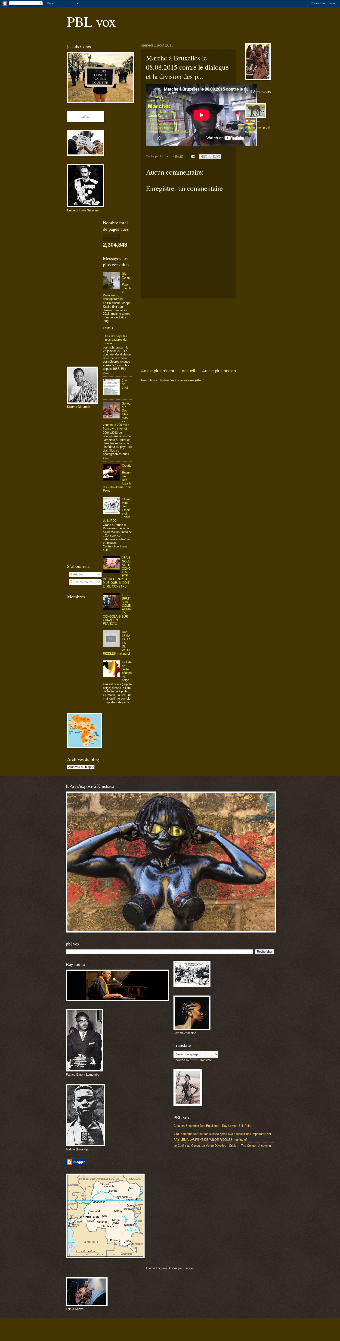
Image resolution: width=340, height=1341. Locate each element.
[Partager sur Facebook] (214, 156)
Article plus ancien (219, 371)
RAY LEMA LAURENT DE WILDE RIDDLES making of (210, 1139)
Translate (205, 1060)
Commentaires (82, 582)
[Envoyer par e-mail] (201, 156)
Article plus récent (157, 371)
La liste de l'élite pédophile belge (127, 671)
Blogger (188, 1268)
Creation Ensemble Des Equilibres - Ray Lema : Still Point (212, 1125)
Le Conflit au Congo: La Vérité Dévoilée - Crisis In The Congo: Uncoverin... (223, 1145)
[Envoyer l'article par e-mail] (193, 156)
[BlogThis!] (205, 156)
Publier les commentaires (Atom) (182, 380)
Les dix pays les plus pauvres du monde (115, 339)
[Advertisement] (188, 333)
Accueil (188, 371)
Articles (77, 574)
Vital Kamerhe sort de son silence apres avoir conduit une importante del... (223, 1134)
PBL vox (91, 21)
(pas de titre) (125, 384)
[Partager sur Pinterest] (218, 156)
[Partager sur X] (210, 156)
